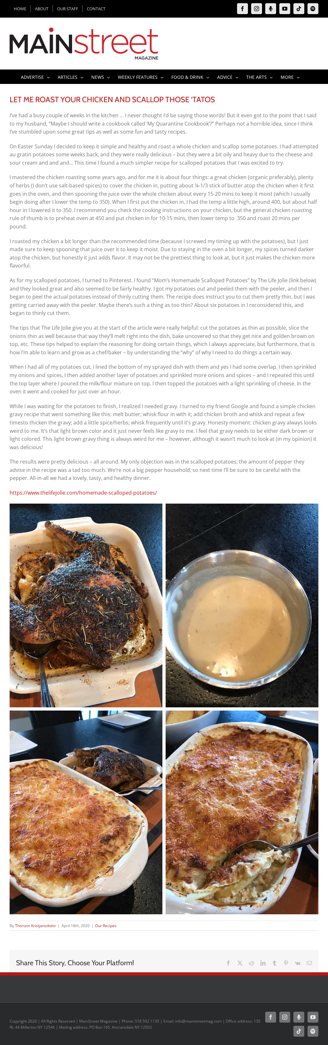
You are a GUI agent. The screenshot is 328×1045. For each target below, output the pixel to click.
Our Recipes (106, 925)
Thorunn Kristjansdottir (35, 925)
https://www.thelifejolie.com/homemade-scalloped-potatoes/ (83, 492)
